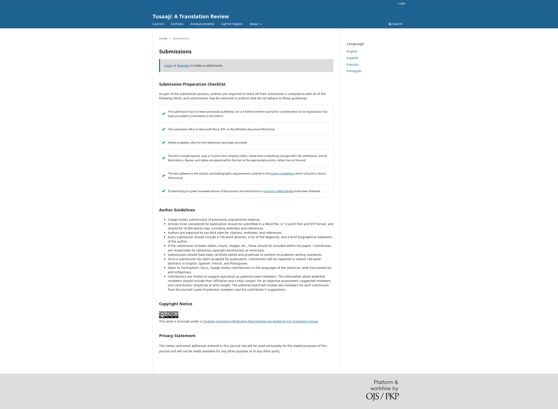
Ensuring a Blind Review (278, 191)
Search (396, 24)
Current (158, 24)
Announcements (202, 24)
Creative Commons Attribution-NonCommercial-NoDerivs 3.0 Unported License (260, 321)
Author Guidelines (282, 173)
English (352, 51)
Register (183, 65)
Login (401, 3)
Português (354, 71)
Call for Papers (232, 24)
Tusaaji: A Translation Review (191, 16)
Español (352, 58)
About (254, 24)
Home (163, 38)
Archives (177, 24)
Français (353, 64)
